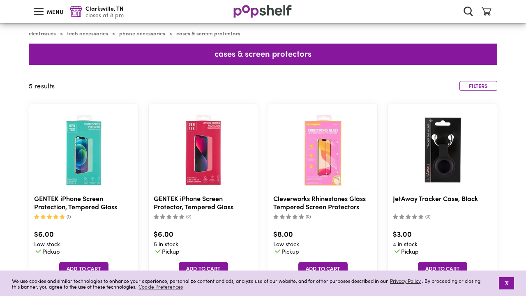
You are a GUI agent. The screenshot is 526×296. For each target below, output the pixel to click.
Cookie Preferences (160, 286)
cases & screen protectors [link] (208, 33)
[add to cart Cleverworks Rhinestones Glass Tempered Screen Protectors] (323, 268)
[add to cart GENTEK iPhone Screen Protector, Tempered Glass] (203, 268)
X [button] (507, 283)
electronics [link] (42, 33)
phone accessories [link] (142, 33)
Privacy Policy (405, 281)
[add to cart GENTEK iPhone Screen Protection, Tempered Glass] (83, 268)
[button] (493, 283)
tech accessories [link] (87, 33)
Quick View (84, 150)
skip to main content (3, 0)
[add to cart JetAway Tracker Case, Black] (442, 268)
